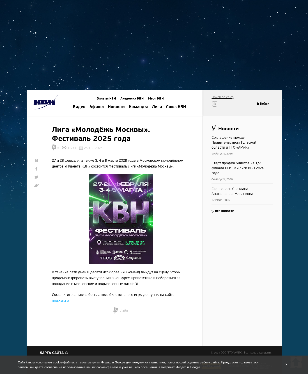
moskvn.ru (60, 300)
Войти (264, 104)
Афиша (97, 106)
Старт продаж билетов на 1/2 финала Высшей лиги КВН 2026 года (237, 168)
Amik (46, 103)
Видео (79, 106)
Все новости (224, 211)
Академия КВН (132, 98)
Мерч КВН (156, 98)
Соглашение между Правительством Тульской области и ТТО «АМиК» (233, 142)
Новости (116, 106)
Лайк (124, 311)
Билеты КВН (106, 98)
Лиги (157, 106)
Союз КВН (176, 106)
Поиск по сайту (223, 97)
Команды (138, 106)
